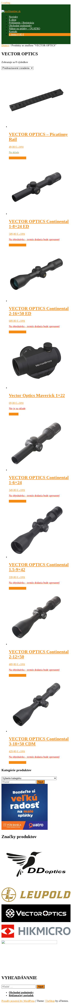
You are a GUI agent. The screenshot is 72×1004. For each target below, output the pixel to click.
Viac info (13, 414)
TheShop (50, 1001)
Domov (5, 45)
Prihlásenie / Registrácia (21, 22)
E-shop (12, 19)
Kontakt (13, 31)
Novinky (13, 16)
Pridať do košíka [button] (17, 158)
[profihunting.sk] (10, 11)
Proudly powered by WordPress (18, 1001)
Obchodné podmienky (20, 25)
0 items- (16, 34)
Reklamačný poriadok (21, 995)
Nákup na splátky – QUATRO (24, 28)
